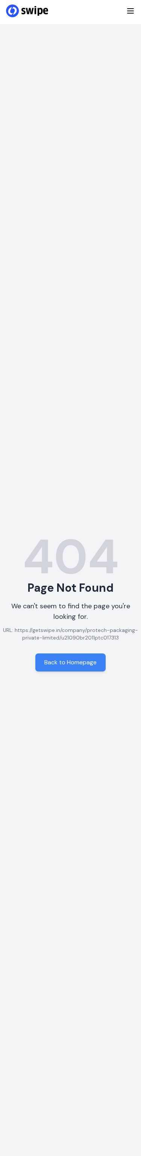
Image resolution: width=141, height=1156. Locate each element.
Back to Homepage (70, 662)
